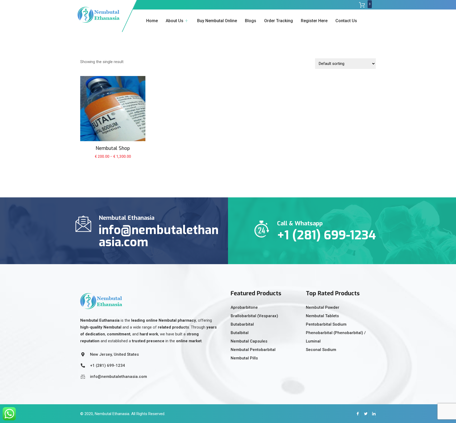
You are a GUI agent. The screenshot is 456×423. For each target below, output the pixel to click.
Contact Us (346, 20)
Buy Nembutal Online (217, 20)
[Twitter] (364, 414)
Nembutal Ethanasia (112, 413)
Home (152, 20)
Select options (112, 160)
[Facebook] (356, 414)
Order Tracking (278, 20)
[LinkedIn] (372, 414)
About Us (174, 20)
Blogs (250, 20)
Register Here (314, 20)
